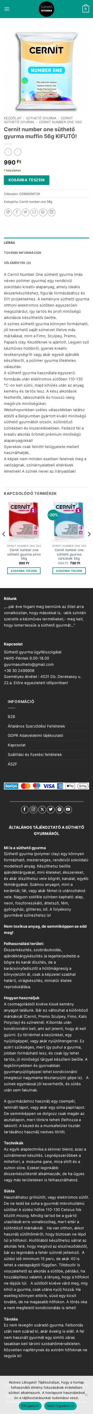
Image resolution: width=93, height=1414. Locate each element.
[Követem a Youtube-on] (68, 810)
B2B (11, 716)
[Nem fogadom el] (86, 1396)
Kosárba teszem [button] (24, 570)
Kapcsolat (17, 745)
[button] (7, 9)
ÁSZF (12, 764)
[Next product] (8, 152)
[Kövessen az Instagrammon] (33, 810)
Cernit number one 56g (60, 122)
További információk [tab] (23, 253)
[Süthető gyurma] (46, 9)
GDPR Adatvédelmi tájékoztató (35, 735)
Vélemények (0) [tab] (17, 263)
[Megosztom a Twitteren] (26, 212)
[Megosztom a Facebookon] (17, 212)
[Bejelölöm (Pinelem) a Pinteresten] (43, 212)
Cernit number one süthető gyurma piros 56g (24, 554)
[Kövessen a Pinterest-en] (60, 810)
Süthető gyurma (41, 118)
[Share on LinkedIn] (52, 212)
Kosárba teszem (26, 180)
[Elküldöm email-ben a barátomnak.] (34, 212)
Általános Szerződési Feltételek (36, 726)
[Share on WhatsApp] (8, 212)
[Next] (89, 544)
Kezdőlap (12, 118)
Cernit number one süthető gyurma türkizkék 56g (69, 554)
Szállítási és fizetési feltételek (35, 754)
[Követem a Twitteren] (51, 810)
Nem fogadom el (60, 1406)
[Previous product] (17, 152)
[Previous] (4, 544)
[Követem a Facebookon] (25, 810)
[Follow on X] (42, 810)
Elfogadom (30, 1406)
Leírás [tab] (9, 243)
